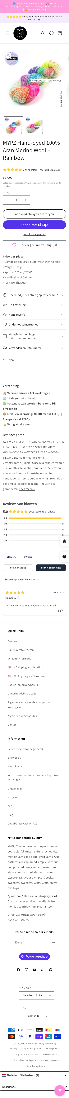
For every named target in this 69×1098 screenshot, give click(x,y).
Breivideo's (14, 757)
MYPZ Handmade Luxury (32, 1043)
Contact (12, 724)
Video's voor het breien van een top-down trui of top (34, 777)
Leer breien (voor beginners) (25, 749)
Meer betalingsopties (35, 234)
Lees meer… (27, 489)
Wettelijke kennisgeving (26, 1060)
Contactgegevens (50, 1060)
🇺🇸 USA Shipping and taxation (26, 676)
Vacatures (14, 797)
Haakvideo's (15, 766)
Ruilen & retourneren (21, 650)
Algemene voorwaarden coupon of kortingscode (29, 704)
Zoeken (12, 641)
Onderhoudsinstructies (22, 693)
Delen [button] (10, 360)
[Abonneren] (53, 942)
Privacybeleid (52, 1048)
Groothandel (16, 788)
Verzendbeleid (50, 1054)
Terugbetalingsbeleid (31, 1048)
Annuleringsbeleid (36, 1066)
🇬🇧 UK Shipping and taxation (25, 667)
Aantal (6, 192)
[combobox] (34, 1075)
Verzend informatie (19, 658)
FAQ (10, 806)
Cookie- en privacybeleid (23, 685)
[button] (7, 33)
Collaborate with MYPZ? (22, 823)
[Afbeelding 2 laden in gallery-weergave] (34, 126)
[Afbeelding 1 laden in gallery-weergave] (13, 126)
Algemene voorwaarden (22, 716)
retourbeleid (28, 398)
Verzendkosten (32, 183)
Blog (10, 815)
